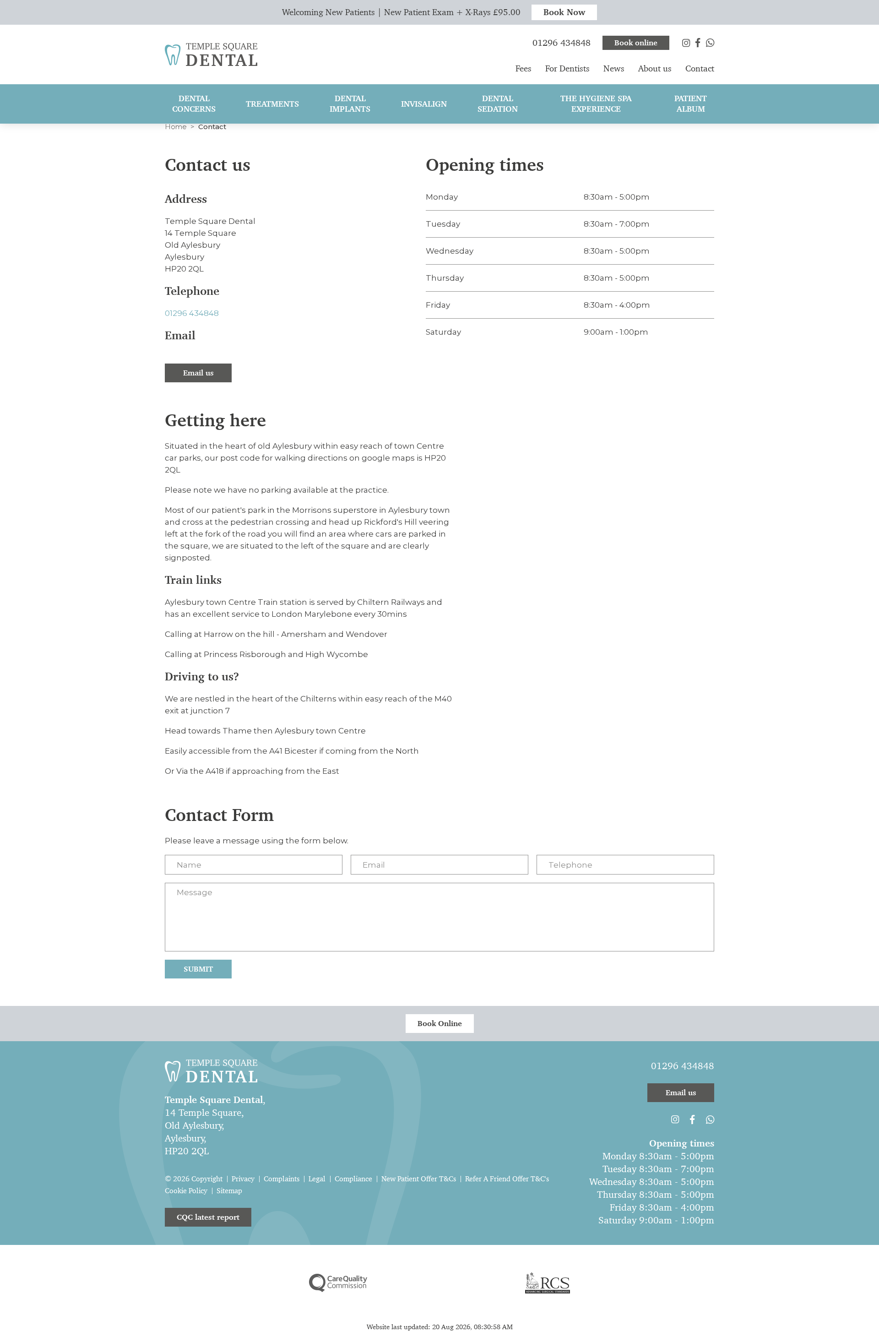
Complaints (281, 1179)
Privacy (243, 1179)
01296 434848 (192, 313)
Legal (317, 1179)
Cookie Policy (186, 1190)
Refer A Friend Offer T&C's (507, 1179)
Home (176, 126)
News (613, 68)
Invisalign (424, 103)
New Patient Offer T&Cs (418, 1179)
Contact (699, 68)
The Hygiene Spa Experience (596, 103)
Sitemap (229, 1190)
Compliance (353, 1179)
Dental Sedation (497, 103)
